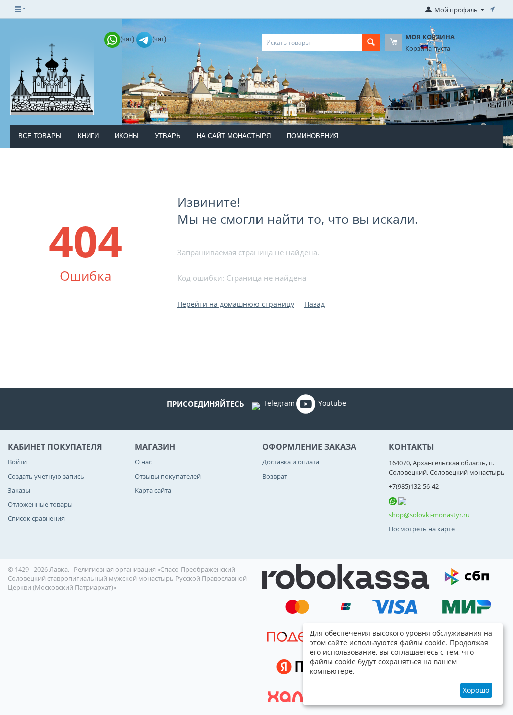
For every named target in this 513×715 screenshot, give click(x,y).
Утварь (168, 136)
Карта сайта (153, 490)
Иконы (127, 136)
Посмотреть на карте (422, 528)
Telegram (279, 403)
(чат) (128, 39)
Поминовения (312, 136)
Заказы (19, 490)
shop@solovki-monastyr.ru (429, 514)
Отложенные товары (40, 504)
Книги (88, 136)
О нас (143, 461)
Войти (17, 461)
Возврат (274, 476)
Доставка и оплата (290, 461)
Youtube (332, 403)
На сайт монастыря (234, 136)
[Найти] (371, 42)
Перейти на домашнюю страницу (235, 304)
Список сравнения (36, 518)
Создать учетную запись (46, 476)
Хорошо (476, 690)
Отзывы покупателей (168, 476)
